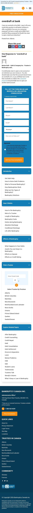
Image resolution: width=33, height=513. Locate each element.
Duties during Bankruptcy (13, 222)
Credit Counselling (11, 337)
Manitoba (8, 299)
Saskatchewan (10, 319)
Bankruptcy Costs (11, 219)
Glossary (4, 475)
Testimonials (9, 370)
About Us (4, 423)
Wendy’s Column (10, 375)
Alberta (7, 293)
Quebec (7, 316)
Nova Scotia (9, 308)
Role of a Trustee (10, 213)
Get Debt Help (9, 178)
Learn (7, 355)
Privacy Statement (7, 426)
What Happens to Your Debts (14, 246)
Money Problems (10, 358)
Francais (4, 477)
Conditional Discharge (12, 228)
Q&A (6, 364)
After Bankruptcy (10, 334)
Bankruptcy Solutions (12, 195)
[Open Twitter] (5, 481)
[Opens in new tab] (8, 486)
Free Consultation (16, 13)
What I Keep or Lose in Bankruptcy (16, 378)
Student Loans (10, 367)
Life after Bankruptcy (12, 231)
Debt (6, 343)
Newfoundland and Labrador (14, 305)
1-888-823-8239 (10, 409)
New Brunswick (10, 302)
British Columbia (10, 296)
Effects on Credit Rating (13, 257)
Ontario (7, 310)
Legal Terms (5, 428)
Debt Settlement (10, 349)
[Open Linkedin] (7, 481)
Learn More (16, 3)
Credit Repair (9, 340)
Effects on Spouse (11, 254)
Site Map (4, 431)
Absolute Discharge (11, 225)
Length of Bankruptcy (12, 216)
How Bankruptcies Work (13, 187)
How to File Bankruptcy (12, 210)
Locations (5, 434)
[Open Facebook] (2, 481)
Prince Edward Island (12, 313)
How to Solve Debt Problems (14, 181)
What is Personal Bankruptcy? (15, 184)
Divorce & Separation (12, 352)
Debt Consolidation (11, 346)
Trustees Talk (9, 373)
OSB (6, 361)
